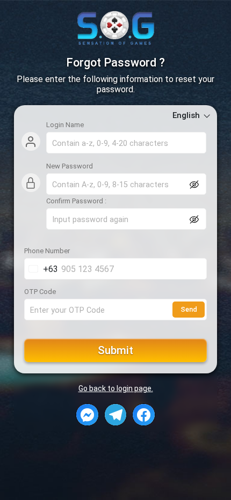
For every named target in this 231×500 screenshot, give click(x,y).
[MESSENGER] (87, 415)
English (187, 115)
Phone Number (47, 251)
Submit (115, 350)
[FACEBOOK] (143, 415)
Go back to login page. (115, 388)
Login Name (65, 125)
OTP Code (40, 292)
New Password (69, 166)
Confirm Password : (76, 201)
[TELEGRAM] (115, 415)
